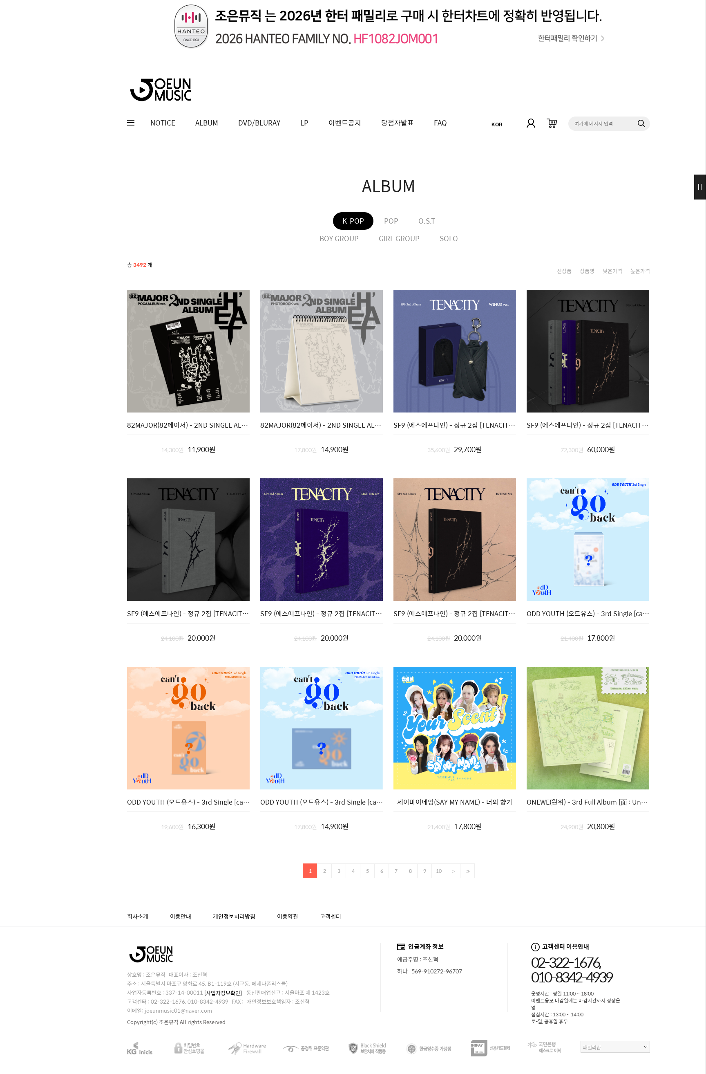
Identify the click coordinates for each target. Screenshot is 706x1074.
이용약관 (287, 916)
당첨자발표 (397, 122)
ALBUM (206, 122)
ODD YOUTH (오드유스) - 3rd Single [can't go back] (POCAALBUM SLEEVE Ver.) (321, 802)
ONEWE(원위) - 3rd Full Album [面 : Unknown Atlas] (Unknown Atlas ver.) (588, 802)
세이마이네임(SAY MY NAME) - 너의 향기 (454, 802)
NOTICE (162, 122)
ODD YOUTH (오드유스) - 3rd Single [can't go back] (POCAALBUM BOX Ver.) (188, 802)
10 (439, 870)
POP (391, 221)
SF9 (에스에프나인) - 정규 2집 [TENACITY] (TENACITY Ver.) (188, 613)
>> (467, 871)
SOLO (449, 238)
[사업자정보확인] (223, 993)
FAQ (440, 122)
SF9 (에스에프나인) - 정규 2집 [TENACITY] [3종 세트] (588, 425)
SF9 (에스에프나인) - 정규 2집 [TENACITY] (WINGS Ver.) (454, 425)
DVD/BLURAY (259, 122)
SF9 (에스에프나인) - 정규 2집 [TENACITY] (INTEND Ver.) (454, 613)
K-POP (353, 221)
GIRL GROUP (399, 238)
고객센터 (330, 916)
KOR (497, 125)
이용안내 (180, 916)
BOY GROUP (339, 238)
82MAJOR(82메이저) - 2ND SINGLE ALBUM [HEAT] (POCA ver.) (188, 425)
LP (304, 122)
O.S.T (426, 221)
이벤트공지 (344, 122)
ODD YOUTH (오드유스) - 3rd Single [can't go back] (588, 613)
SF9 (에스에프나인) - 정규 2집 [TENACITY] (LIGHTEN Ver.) (321, 613)
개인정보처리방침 (234, 916)
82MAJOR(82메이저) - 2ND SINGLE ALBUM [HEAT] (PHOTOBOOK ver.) (321, 425)
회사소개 (137, 916)
